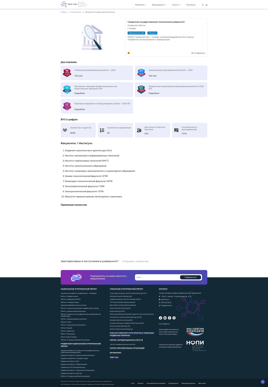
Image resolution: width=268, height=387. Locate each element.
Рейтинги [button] (140, 5)
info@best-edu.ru (166, 305)
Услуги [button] (175, 5)
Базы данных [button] (158, 5)
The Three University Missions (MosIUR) (122, 302)
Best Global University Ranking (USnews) (123, 305)
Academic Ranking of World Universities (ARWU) (125, 299)
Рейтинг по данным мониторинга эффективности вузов (80, 308)
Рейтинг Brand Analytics (69, 337)
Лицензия (152, 33)
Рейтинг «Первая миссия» (69, 296)
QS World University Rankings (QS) (121, 296)
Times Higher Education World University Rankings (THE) (128, 293)
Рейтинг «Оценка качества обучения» (73, 311)
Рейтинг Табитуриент (68, 334)
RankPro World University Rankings (121, 329)
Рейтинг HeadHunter (68, 331)
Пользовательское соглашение (156, 383)
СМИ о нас (114, 357)
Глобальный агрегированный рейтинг (126, 289)
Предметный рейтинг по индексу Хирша (74, 358)
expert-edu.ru (165, 299)
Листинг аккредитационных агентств (122, 344)
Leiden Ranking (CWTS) (117, 311)
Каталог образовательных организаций (127, 348)
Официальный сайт (136, 33)
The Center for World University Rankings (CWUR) (126, 317)
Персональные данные (188, 383)
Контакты (191, 4)
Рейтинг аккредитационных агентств (126, 340)
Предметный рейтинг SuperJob (71, 373)
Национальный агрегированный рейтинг (79, 289)
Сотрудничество (173, 383)
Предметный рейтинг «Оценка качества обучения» (78, 355)
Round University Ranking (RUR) (120, 308)
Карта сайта (202, 383)
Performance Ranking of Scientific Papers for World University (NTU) (132, 314)
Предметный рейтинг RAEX (70, 361)
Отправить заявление (135, 261)
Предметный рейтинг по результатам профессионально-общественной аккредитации (80, 351)
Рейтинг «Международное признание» (74, 319)
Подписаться (190, 277)
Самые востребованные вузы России (73, 305)
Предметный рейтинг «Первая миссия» (74, 364)
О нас (132, 383)
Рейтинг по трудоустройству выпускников (75, 340)
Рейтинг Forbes (66, 322)
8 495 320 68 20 (166, 302)
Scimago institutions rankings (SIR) (121, 320)
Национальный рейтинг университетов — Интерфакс (79, 293)
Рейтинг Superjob (66, 328)
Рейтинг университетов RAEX (71, 299)
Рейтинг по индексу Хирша (70, 302)
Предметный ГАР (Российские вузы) (73, 367)
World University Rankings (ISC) (120, 326)
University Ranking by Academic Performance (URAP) (127, 323)
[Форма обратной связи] (263, 382)
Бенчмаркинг (115, 353)
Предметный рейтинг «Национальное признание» (78, 370)
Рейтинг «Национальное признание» (73, 325)
